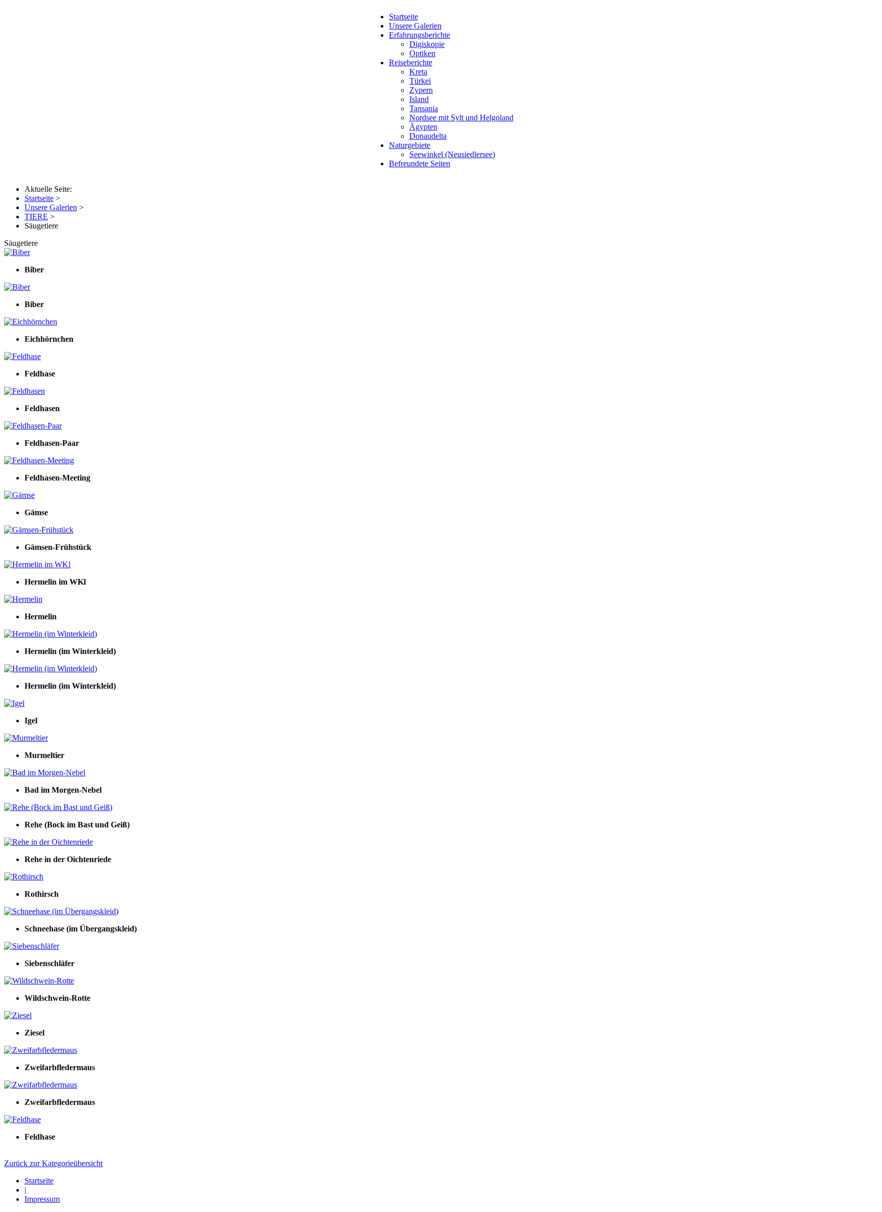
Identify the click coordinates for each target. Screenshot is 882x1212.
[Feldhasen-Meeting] (39, 460)
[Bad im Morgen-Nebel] (44, 772)
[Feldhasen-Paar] (33, 425)
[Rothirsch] (23, 876)
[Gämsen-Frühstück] (39, 529)
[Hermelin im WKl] (37, 564)
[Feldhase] (22, 356)
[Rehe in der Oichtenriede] (48, 842)
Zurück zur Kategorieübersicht (53, 1163)
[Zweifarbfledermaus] (40, 1050)
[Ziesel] (18, 1015)
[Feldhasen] (24, 391)
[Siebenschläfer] (31, 946)
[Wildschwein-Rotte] (39, 980)
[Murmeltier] (26, 738)
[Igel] (14, 703)
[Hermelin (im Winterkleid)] (50, 633)
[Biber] (17, 252)
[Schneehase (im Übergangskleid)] (61, 911)
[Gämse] (19, 495)
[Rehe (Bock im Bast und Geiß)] (58, 807)
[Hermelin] (23, 599)
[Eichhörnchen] (30, 321)
